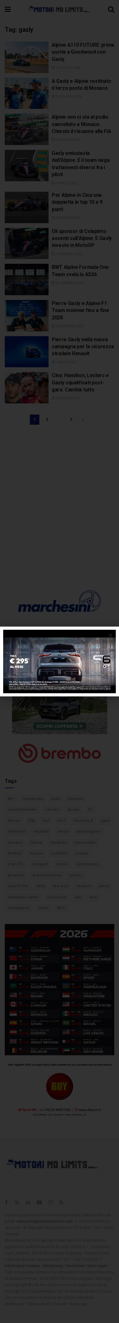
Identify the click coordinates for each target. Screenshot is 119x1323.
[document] (59, 661)
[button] (110, 635)
